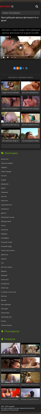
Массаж (4, 296)
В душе (3, 180)
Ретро (3, 225)
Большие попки (6, 242)
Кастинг (4, 176)
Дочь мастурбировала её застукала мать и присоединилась (30, 92)
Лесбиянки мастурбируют (30, 108)
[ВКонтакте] (14, 68)
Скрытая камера (7, 163)
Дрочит (3, 213)
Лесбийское (5, 284)
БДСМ (3, 188)
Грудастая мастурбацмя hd (10, 92)
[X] (23, 68)
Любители (4, 288)
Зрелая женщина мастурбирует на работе (30, 125)
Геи (2, 263)
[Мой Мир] (20, 68)
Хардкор (4, 167)
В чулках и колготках (8, 292)
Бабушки (4, 234)
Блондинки (5, 238)
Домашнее (5, 184)
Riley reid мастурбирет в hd (10, 108)
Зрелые (3, 300)
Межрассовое (6, 221)
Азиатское (5, 159)
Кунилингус (5, 209)
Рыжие (3, 321)
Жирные (4, 271)
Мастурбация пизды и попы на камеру (10, 141)
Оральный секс (6, 317)
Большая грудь (6, 246)
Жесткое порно (6, 267)
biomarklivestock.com (5, 6)
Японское (4, 201)
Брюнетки (4, 255)
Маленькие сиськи (7, 217)
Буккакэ (4, 259)
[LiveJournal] (26, 68)
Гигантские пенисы (8, 250)
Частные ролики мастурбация (10, 125)
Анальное (4, 230)
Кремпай (4, 275)
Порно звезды (6, 171)
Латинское (5, 279)
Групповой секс (6, 205)
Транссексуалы (6, 325)
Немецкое (4, 192)
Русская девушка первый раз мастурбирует (30, 141)
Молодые (4, 309)
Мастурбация (6, 304)
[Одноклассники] (17, 68)
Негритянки (5, 313)
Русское (4, 196)
